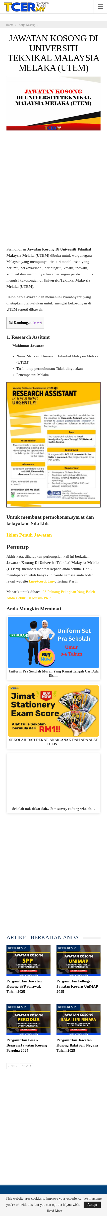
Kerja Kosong (18, 948)
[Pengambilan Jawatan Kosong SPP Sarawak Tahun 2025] (28, 960)
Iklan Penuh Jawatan (29, 535)
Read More (54, 1211)
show (37, 323)
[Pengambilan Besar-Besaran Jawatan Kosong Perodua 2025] (28, 1019)
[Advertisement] (53, 190)
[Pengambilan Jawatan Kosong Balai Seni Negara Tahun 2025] (78, 1019)
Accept (92, 1205)
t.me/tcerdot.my (42, 581)
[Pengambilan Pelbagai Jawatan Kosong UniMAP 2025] (78, 960)
